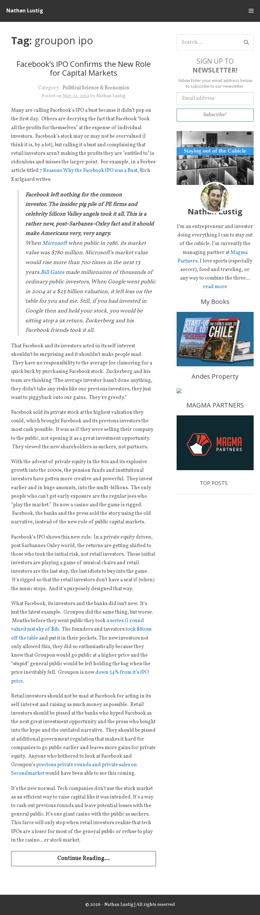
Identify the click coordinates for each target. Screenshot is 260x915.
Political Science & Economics (95, 88)
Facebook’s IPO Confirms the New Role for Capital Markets (83, 68)
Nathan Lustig (24, 10)
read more (215, 286)
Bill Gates (52, 272)
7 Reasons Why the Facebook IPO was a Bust (88, 170)
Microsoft (54, 243)
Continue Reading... (83, 858)
